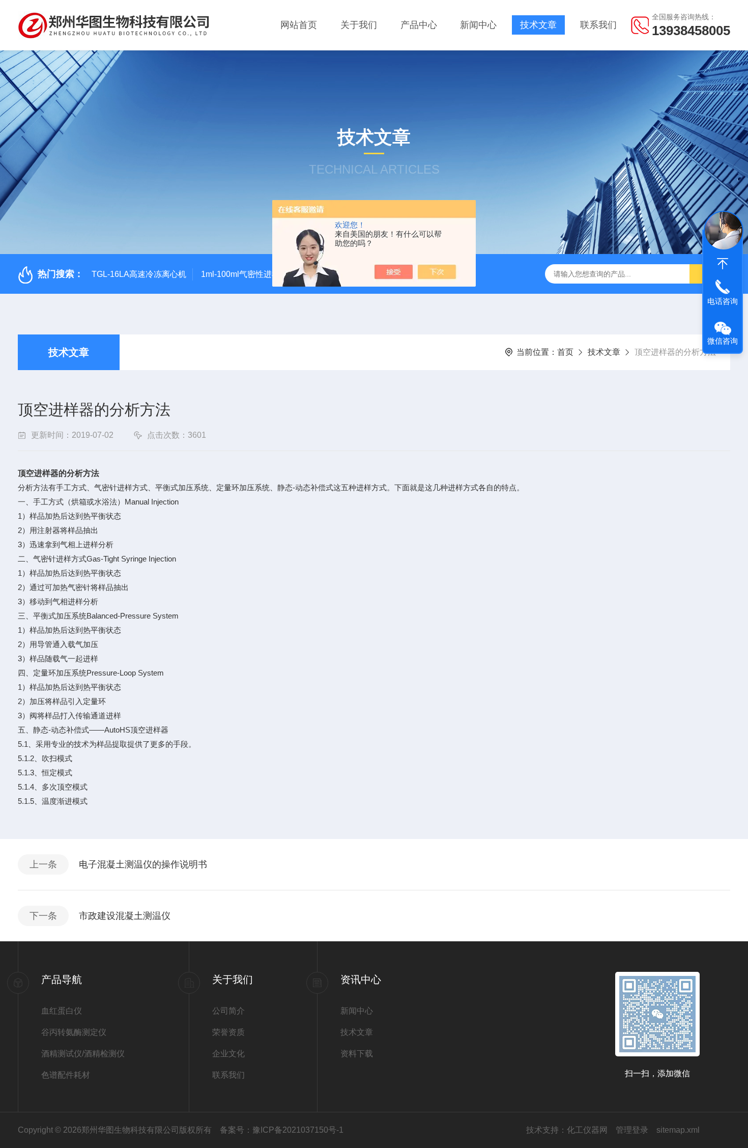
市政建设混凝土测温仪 (124, 916)
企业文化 (228, 1053)
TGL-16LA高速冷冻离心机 (139, 274)
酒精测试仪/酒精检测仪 (83, 1053)
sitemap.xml (678, 1130)
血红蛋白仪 (61, 1010)
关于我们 (358, 25)
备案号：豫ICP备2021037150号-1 (281, 1130)
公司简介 (228, 1010)
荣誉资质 (228, 1032)
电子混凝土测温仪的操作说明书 (143, 864)
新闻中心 (478, 25)
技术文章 (538, 25)
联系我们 (598, 25)
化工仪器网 (587, 1130)
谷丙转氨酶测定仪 (73, 1032)
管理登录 (632, 1130)
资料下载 (356, 1053)
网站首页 (298, 25)
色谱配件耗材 (65, 1075)
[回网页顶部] (722, 264)
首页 (565, 352)
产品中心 (418, 25)
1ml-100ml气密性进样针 (244, 274)
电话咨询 (722, 301)
